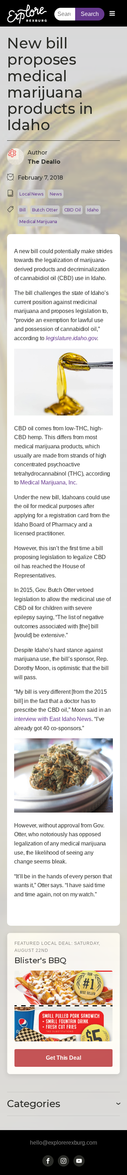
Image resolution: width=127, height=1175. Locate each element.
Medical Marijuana (38, 221)
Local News (31, 194)
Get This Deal (63, 1058)
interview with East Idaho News (52, 719)
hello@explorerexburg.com (63, 1143)
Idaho (93, 210)
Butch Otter (45, 210)
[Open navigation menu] (112, 14)
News (56, 194)
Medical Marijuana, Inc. (48, 482)
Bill (22, 210)
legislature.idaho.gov (71, 338)
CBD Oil (72, 210)
